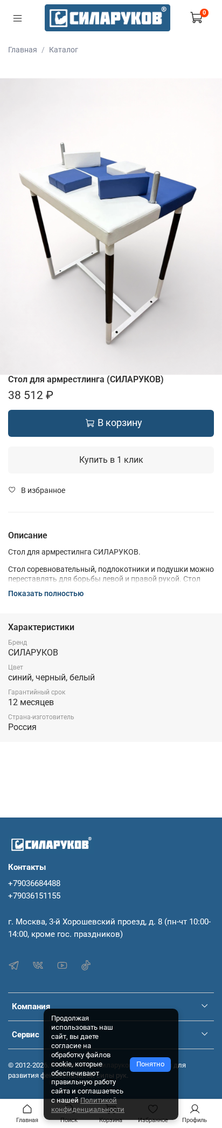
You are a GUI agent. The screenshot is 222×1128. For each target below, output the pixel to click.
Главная (22, 49)
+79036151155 (34, 896)
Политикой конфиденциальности (87, 1104)
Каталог (63, 49)
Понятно (150, 1064)
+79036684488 (34, 883)
